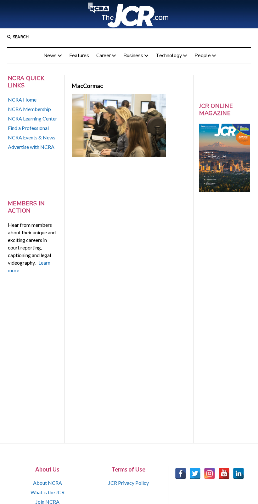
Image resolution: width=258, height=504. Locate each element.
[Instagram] (209, 473)
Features (79, 55)
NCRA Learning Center (32, 118)
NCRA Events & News (31, 137)
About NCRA (47, 483)
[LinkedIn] (238, 473)
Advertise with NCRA (31, 147)
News (50, 55)
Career (103, 55)
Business (133, 55)
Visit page (129, 14)
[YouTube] (224, 473)
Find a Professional (28, 128)
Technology (169, 55)
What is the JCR (47, 492)
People (202, 55)
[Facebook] (180, 473)
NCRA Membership (29, 109)
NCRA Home (22, 100)
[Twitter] (195, 473)
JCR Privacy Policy (128, 483)
